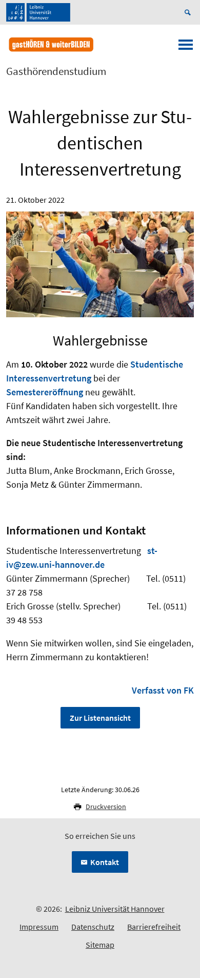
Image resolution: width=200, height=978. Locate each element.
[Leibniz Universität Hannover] (38, 12)
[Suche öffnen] (189, 12)
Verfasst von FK (163, 690)
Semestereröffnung (44, 392)
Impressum (38, 927)
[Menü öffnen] (185, 48)
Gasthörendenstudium (56, 71)
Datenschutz (92, 927)
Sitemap (100, 944)
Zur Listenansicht (100, 718)
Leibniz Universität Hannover (115, 909)
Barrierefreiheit (154, 927)
